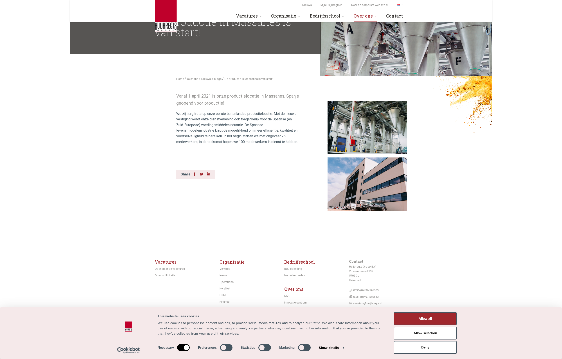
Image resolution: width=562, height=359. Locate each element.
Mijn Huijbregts (330, 5)
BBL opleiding (293, 268)
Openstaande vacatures (170, 268)
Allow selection (425, 333)
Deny (425, 347)
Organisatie (284, 16)
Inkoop (224, 275)
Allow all (425, 318)
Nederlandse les (294, 275)
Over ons (364, 16)
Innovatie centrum (295, 302)
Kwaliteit (225, 288)
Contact (394, 16)
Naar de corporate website (368, 5)
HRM (223, 295)
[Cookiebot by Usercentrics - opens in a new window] (128, 350)
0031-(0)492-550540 (365, 296)
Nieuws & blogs (211, 78)
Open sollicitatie (165, 275)
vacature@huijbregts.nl (367, 303)
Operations (227, 282)
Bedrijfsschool (325, 16)
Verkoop (225, 268)
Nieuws (307, 5)
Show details (329, 348)
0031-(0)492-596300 (365, 290)
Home (180, 78)
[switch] (226, 347)
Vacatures (247, 16)
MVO (287, 296)
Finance (224, 301)
